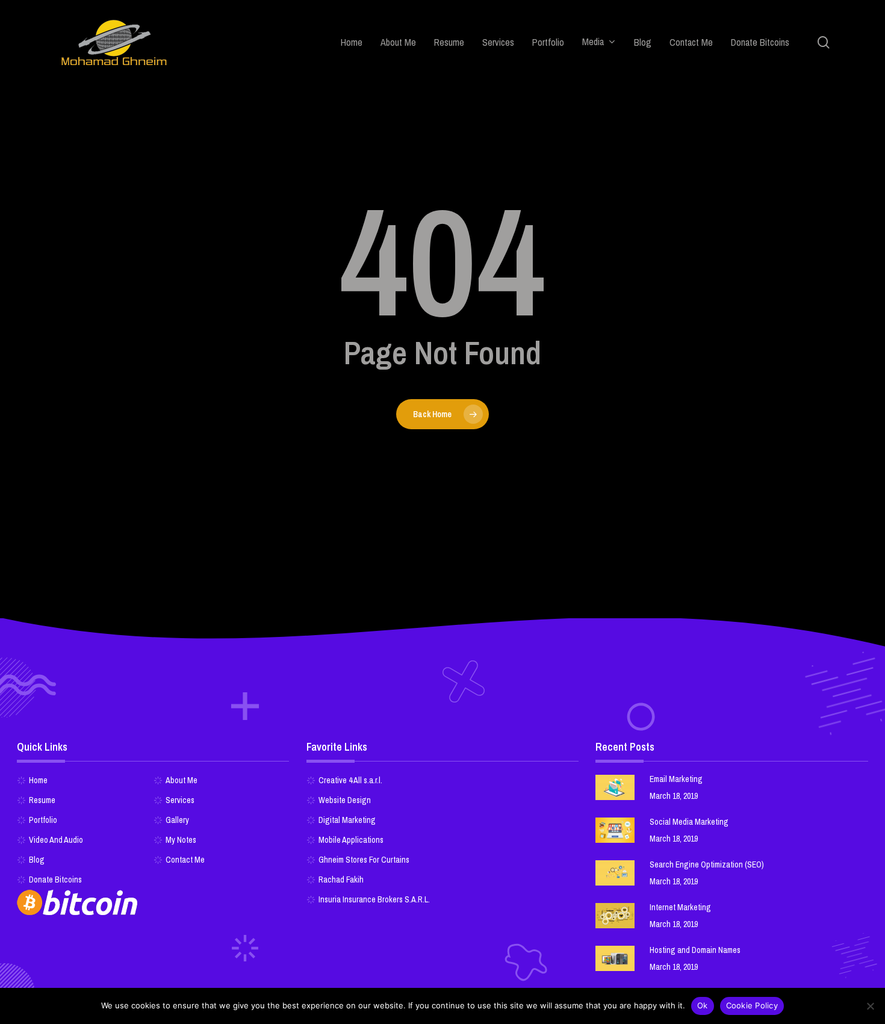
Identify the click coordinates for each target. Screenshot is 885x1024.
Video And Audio (56, 839)
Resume (42, 800)
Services (180, 800)
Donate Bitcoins (55, 879)
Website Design (344, 800)
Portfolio (43, 820)
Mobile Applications (351, 839)
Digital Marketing (347, 820)
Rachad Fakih (341, 879)
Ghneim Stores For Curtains (363, 859)
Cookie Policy (752, 1005)
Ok (702, 1005)
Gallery (177, 820)
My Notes (181, 839)
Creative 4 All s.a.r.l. (350, 780)
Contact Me (185, 859)
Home (38, 780)
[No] (870, 1006)
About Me (181, 780)
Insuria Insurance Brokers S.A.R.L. (374, 899)
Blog (37, 859)
